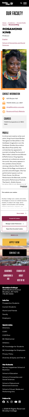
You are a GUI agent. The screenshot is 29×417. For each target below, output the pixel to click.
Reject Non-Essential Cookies (14, 229)
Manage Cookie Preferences (14, 223)
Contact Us (14, 252)
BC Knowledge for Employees (13, 350)
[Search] (21, 3)
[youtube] (16, 402)
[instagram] (11, 402)
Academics (11, 23)
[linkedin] (20, 402)
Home (4, 23)
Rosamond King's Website (15, 111)
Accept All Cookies (14, 218)
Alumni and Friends (9, 310)
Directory (6, 328)
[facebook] (3, 402)
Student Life (21, 270)
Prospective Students (10, 303)
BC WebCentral (8, 339)
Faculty (5, 314)
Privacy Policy (7, 354)
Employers (6, 318)
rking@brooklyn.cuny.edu (15, 107)
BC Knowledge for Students (13, 346)
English (5, 39)
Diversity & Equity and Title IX (13, 358)
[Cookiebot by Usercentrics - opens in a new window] (20, 187)
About (21, 275)
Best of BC (20, 280)
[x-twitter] (7, 402)
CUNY (4, 331)
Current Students (9, 307)
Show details (20, 213)
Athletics (5, 343)
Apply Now (14, 242)
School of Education (10, 373)
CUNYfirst (6, 335)
